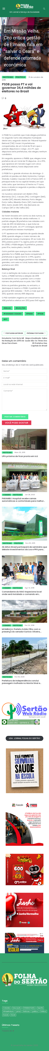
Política (20, 77)
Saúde (5, 1015)
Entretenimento (29, 1008)
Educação (17, 1008)
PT (6, 319)
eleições (21, 308)
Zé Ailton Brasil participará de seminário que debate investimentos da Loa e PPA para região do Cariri (24, 549)
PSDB (41, 313)
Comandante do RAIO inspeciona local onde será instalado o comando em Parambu (22, 594)
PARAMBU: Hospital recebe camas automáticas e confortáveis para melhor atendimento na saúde (23, 501)
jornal (18, 1011)
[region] (24, 44)
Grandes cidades (13, 313)
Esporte (40, 1008)
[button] (24, 44)
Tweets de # (8, 1030)
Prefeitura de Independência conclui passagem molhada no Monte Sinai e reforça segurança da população (21, 683)
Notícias (8, 77)
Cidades (6, 495)
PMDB (30, 313)
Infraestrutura (8, 1011)
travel (13, 1015)
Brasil (8, 308)
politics (35, 1011)
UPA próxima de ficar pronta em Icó (20, 456)
